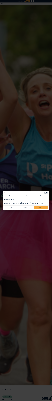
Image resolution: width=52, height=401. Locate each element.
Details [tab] (26, 195)
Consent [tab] (10, 195)
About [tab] (41, 195)
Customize (25, 207)
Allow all (40, 207)
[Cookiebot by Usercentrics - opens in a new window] (43, 193)
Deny (11, 207)
